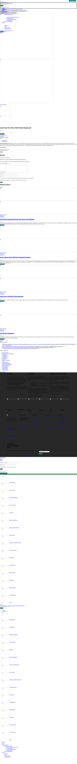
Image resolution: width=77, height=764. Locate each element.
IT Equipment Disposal (11, 749)
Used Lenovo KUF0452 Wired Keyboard (8, 13)
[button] (2, 264)
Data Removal (9, 750)
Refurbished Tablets (6, 363)
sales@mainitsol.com (12, 436)
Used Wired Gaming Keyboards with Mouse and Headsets (17, 219)
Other (3, 361)
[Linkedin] (21, 434)
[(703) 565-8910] (8, 425)
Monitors (4, 359)
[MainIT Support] (21, 424)
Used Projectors (5, 369)
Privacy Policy (36, 420)
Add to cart (2, 133)
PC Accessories (5, 362)
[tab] (39, 140)
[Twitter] (24, 431)
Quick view (2, 217)
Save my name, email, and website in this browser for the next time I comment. (17, 178)
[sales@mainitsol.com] (8, 433)
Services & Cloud (5, 365)
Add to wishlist (3, 135)
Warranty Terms (37, 426)
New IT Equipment (8, 751)
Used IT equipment (8, 746)
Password (2, 464)
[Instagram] (24, 434)
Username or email (4, 462)
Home (1, 9)
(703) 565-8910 (10, 428)
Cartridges (4, 354)
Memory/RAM (5, 358)
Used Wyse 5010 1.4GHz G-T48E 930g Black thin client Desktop (13, 11)
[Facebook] (21, 431)
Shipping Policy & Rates (37, 423)
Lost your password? (12, 467)
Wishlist (35, 417)
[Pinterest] (27, 431)
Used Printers (5, 368)
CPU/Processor (5, 355)
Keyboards (4, 9)
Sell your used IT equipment (12, 747)
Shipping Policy (8, 756)
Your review (2, 171)
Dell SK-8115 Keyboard (7, 333)
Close (1, 341)
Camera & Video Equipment (8, 353)
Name (1, 173)
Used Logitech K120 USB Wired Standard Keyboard (15, 257)
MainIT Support (23, 427)
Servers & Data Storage (7, 364)
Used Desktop (5, 366)
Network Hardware (6, 360)
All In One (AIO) (5, 352)
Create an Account (3, 473)
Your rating (2, 163)
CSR (34, 429)
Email (1, 176)
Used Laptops (5, 367)
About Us (6, 753)
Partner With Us (10, 748)
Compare (2, 136)
